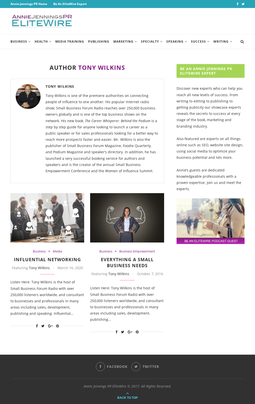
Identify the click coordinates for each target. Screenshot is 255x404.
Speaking (175, 41)
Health (41, 41)
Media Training (69, 41)
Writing (221, 41)
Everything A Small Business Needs (127, 262)
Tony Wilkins (60, 86)
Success (198, 41)
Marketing (123, 41)
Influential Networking (47, 259)
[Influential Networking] (47, 217)
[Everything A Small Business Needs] (127, 217)
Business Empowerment (137, 251)
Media (57, 251)
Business (18, 41)
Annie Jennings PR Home (28, 4)
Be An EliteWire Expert (70, 4)
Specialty (150, 41)
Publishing (98, 41)
